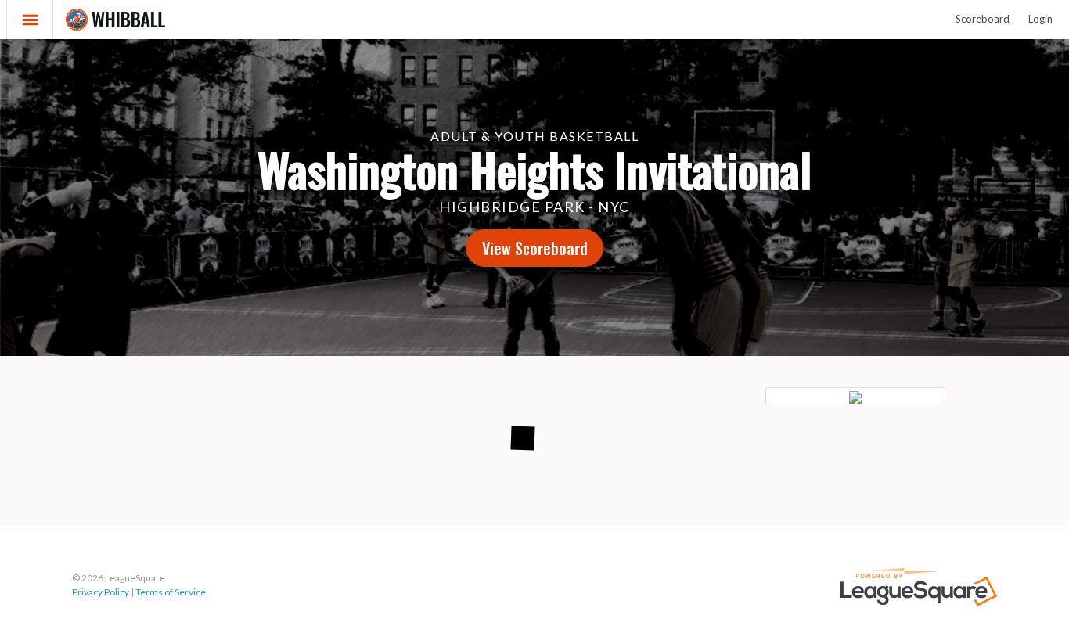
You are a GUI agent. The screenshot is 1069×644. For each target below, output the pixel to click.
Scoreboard (983, 19)
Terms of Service (170, 592)
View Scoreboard (535, 248)
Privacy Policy (100, 592)
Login (1040, 19)
